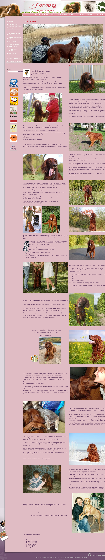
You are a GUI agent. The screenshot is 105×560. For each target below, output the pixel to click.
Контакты (11, 21)
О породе (45, 14)
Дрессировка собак (62, 559)
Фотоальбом (12, 56)
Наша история (62, 14)
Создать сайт (94, 555)
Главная (37, 14)
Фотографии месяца (15, 58)
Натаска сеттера (14, 44)
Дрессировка (12, 41)
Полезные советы (14, 31)
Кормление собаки (14, 46)
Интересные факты (14, 64)
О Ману (53, 14)
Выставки (89, 14)
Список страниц (13, 24)
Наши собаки (73, 14)
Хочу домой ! (12, 53)
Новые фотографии (15, 61)
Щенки (82, 14)
